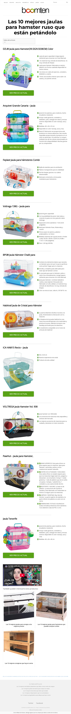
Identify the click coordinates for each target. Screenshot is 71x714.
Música (32, 2)
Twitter (30, 703)
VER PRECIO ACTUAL (18, 93)
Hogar (42, 2)
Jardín (37, 2)
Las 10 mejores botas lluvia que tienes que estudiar (35, 690)
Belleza (6, 2)
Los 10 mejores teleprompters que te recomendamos (35, 693)
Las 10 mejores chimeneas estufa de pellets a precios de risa (21, 676)
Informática (25, 2)
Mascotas (18, 2)
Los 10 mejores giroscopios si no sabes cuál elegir (53, 676)
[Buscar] (67, 2)
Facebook (39, 703)
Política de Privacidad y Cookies (35, 710)
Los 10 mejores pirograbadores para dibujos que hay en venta (35, 695)
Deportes (11, 2)
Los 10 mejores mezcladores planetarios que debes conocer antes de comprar (35, 686)
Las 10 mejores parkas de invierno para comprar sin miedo (35, 688)
